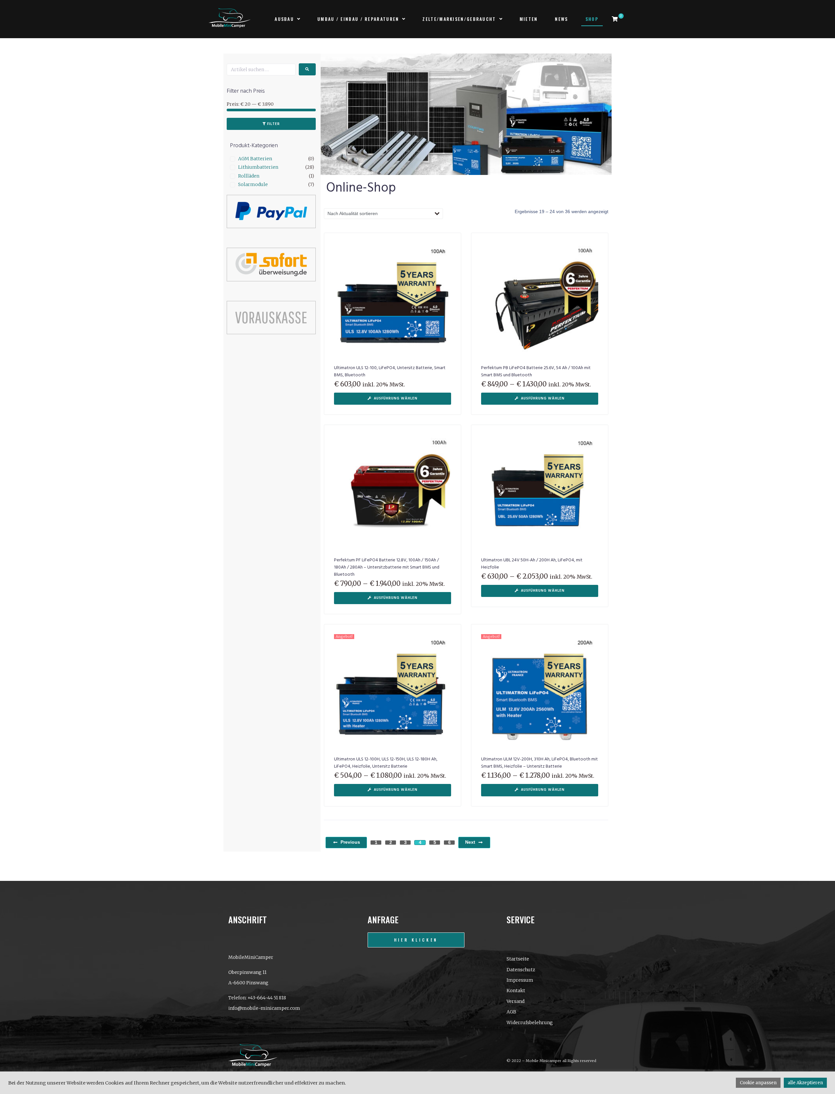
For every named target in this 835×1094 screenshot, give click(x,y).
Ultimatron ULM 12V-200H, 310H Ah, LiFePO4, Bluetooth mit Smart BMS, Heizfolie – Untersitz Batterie (539, 763)
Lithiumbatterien (258, 167)
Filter (273, 124)
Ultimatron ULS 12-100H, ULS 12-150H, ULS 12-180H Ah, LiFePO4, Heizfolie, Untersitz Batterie (385, 763)
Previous (350, 842)
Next (470, 842)
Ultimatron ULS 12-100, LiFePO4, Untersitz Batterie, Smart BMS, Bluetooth (390, 371)
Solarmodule (253, 184)
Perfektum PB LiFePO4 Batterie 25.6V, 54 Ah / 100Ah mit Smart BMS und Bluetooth (536, 371)
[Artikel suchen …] (261, 69)
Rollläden (248, 176)
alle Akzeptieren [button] (805, 1083)
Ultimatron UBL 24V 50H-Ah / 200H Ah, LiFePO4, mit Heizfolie (532, 563)
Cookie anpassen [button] (758, 1083)
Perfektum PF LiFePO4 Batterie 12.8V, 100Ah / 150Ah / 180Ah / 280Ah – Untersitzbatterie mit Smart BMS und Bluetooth (386, 567)
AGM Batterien (255, 159)
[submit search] (307, 69)
